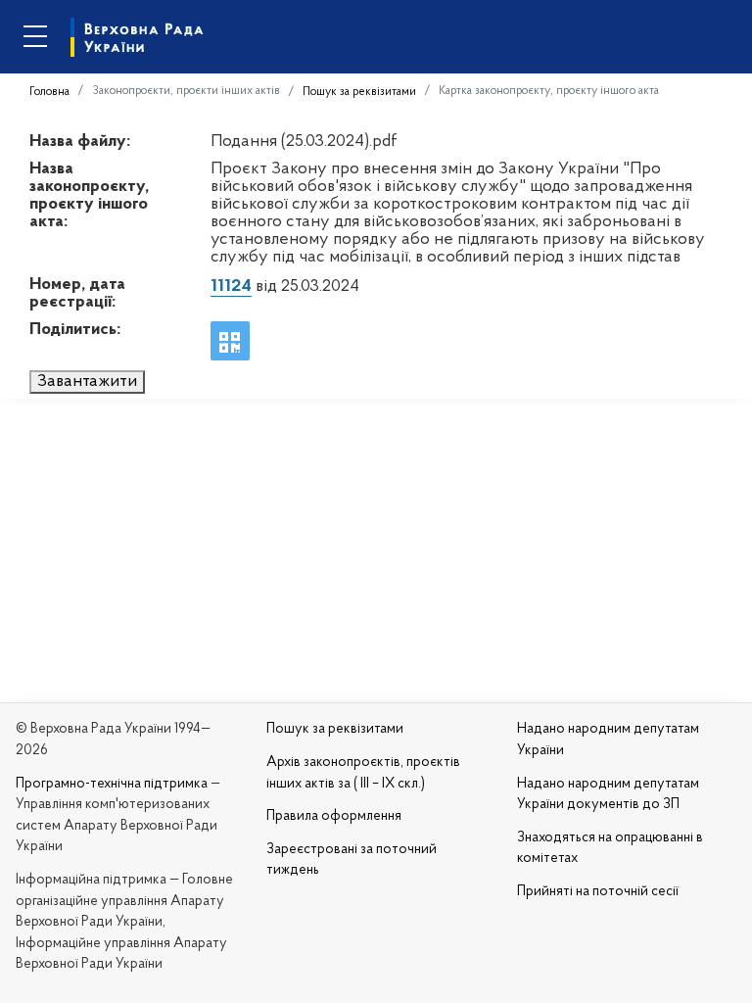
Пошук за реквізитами (359, 92)
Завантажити (87, 382)
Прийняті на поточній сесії (598, 891)
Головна (49, 92)
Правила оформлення (333, 816)
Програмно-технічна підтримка (112, 784)
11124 (231, 287)
